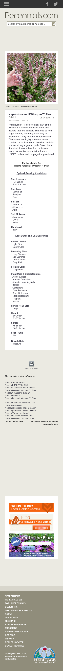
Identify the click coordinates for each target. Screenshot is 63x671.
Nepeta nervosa (12, 395)
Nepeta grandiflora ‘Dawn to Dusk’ (20, 410)
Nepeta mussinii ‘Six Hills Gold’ (19, 416)
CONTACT (10, 635)
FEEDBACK (10, 621)
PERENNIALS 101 (13, 600)
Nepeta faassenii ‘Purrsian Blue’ (19, 418)
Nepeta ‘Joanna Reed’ (15, 382)
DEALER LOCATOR (14, 642)
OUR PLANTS (11, 617)
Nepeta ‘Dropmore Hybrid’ (17, 413)
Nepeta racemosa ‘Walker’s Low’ (20, 403)
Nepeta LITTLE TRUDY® (16, 385)
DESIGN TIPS (11, 607)
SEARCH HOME (12, 596)
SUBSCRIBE (11, 628)
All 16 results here (14, 421)
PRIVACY (9, 639)
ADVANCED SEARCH (15, 624)
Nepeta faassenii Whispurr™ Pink (20, 398)
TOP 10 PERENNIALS (15, 603)
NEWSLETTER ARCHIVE (17, 632)
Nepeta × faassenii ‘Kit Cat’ (17, 393)
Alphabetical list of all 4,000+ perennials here (44, 423)
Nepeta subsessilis (13, 405)
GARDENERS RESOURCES (18, 610)
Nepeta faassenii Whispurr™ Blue (20, 390)
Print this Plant (31, 368)
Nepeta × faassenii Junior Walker (20, 388)
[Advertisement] (31, 40)
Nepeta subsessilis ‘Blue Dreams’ (20, 408)
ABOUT (8, 614)
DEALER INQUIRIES (14, 646)
